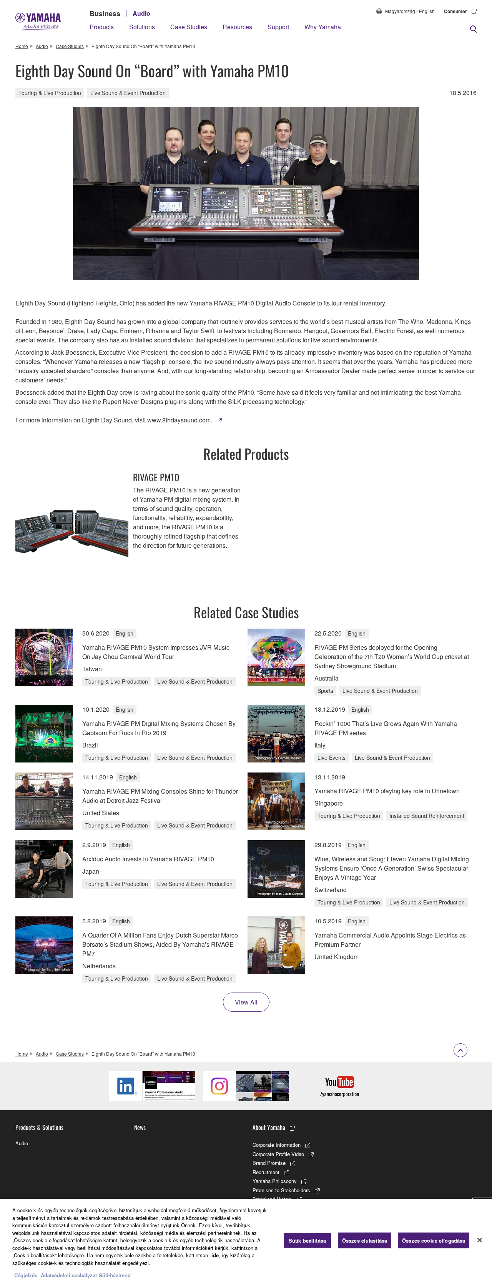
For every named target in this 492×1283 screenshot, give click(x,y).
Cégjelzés (25, 1275)
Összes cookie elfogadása (433, 1240)
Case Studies (188, 26)
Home (21, 46)
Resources (237, 26)
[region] (246, 1241)
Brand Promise (269, 1162)
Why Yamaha (322, 26)
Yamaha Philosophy (275, 1181)
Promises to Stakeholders (281, 1190)
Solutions (142, 26)
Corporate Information (277, 1144)
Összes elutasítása (364, 1240)
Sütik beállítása (307, 1240)
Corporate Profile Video (278, 1154)
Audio (141, 13)
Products (102, 26)
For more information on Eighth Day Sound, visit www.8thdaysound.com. (113, 419)
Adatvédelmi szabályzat (69, 1275)
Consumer (455, 11)
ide (215, 1255)
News (140, 1127)
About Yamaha (269, 1127)
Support (278, 26)
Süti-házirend (115, 1275)
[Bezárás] (479, 1239)
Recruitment (266, 1172)
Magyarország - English (410, 11)
